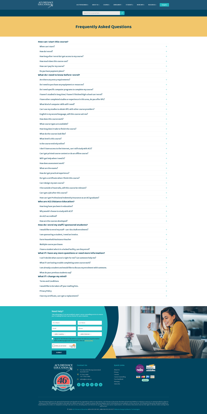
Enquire (164, 5)
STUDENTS (129, 5)
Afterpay (117, 381)
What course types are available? (54, 124)
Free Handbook (118, 379)
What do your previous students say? (55, 272)
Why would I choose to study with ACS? (56, 211)
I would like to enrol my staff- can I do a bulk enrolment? (64, 229)
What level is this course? (51, 139)
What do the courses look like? (53, 134)
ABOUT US (95, 5)
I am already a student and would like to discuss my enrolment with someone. (73, 268)
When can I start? (47, 46)
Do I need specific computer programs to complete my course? (66, 89)
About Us (117, 370)
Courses (116, 374)
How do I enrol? (46, 51)
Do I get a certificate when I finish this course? (60, 178)
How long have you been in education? (56, 206)
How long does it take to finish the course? (58, 129)
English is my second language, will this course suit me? (64, 114)
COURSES (106, 5)
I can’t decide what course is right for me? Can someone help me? (68, 258)
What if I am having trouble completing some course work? (65, 263)
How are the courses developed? (54, 221)
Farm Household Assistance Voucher (55, 239)
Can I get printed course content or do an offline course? (64, 153)
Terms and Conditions (49, 281)
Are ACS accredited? (48, 216)
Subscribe (117, 384)
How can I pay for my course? (52, 66)
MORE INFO (140, 5)
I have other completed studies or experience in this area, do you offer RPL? (72, 99)
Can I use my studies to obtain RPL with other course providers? (67, 109)
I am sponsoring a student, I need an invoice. (59, 234)
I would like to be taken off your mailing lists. (59, 286)
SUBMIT (59, 352)
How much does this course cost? (54, 61)
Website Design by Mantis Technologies (127, 409)
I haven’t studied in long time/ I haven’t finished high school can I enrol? (71, 94)
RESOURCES (151, 5)
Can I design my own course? (52, 183)
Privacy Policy (46, 291)
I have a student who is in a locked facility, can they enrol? (65, 249)
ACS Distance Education (80, 409)
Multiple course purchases (51, 244)
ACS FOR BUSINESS (82, 5)
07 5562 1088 (84, 374)
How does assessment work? (52, 163)
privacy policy (89, 340)
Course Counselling (120, 377)
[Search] (122, 13)
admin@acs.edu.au (86, 379)
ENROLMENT (117, 5)
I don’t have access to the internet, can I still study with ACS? (66, 148)
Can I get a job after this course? (53, 193)
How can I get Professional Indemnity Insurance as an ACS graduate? (69, 198)
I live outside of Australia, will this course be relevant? (63, 188)
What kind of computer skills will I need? (57, 104)
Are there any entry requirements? (55, 80)
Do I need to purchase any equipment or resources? (62, 84)
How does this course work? (52, 119)
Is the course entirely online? (52, 144)
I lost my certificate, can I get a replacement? (59, 296)
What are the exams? (49, 168)
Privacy (116, 372)
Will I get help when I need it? (52, 158)
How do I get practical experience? (54, 173)
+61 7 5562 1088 (85, 376)
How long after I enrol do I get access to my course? (62, 56)
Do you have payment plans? (52, 71)
